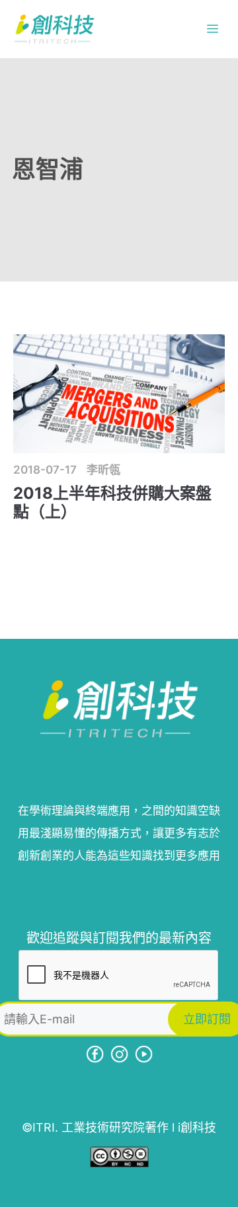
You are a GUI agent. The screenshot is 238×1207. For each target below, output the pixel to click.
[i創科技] (54, 29)
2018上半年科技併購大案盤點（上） (112, 503)
